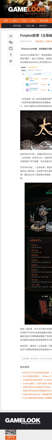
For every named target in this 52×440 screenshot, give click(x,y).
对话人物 (30, 25)
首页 (6, 20)
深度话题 (17, 25)
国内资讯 (40, 41)
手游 (24, 20)
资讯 (15, 20)
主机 (33, 20)
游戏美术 (43, 25)
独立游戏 (44, 20)
